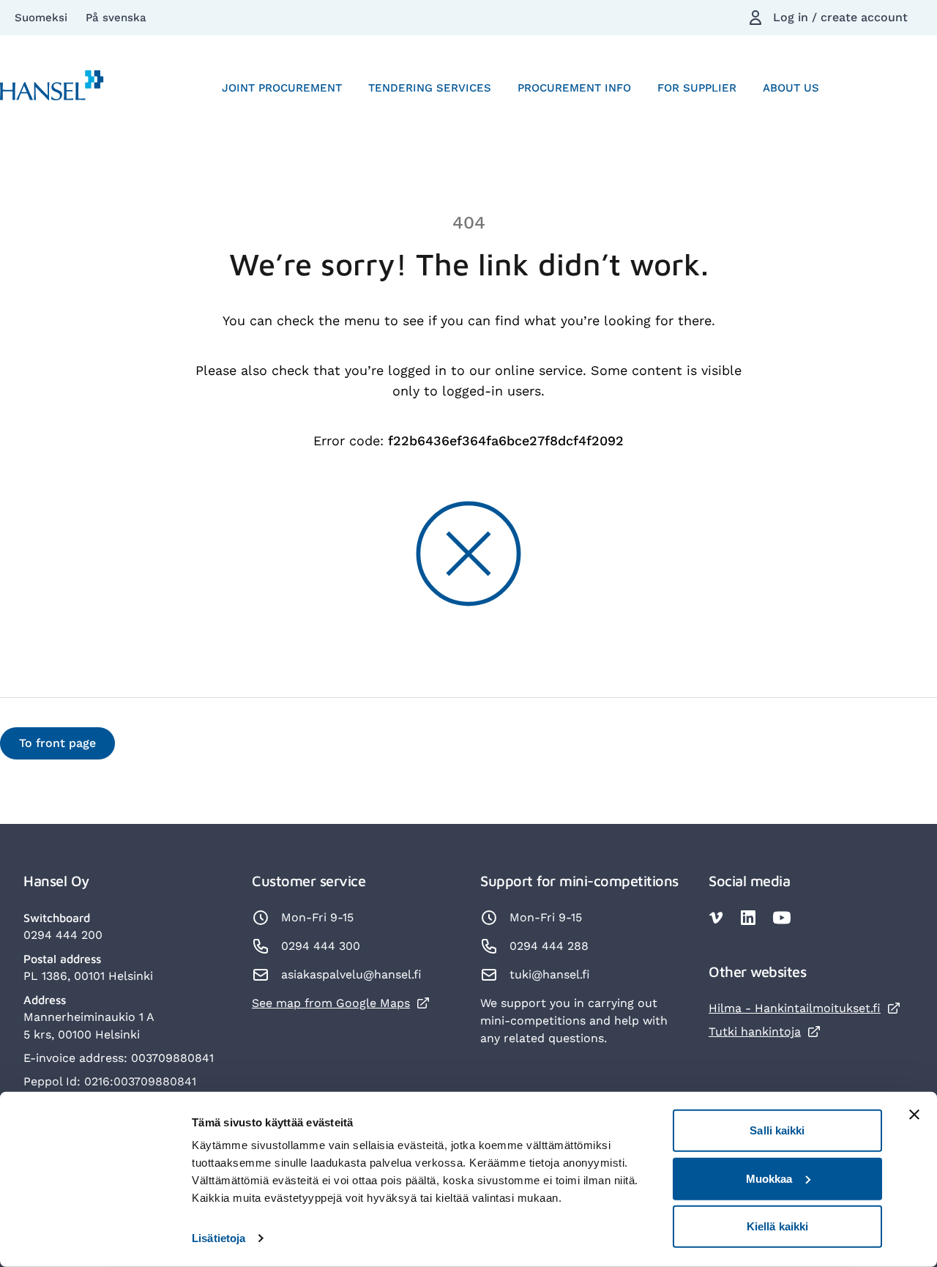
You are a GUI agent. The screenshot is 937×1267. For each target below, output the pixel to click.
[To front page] (52, 88)
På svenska (116, 17)
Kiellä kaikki (777, 1226)
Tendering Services (429, 87)
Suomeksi (43, 17)
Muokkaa (769, 1178)
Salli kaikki (777, 1130)
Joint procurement (282, 87)
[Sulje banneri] (914, 1115)
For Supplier (696, 87)
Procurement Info (574, 87)
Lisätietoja (218, 1238)
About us (791, 87)
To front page (57, 743)
